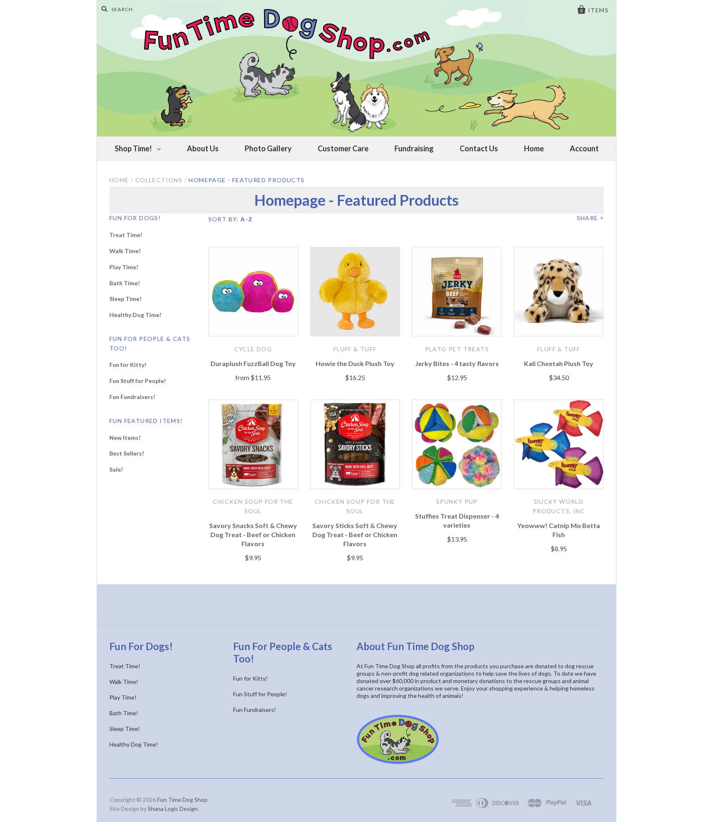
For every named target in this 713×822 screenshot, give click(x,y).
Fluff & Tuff (355, 348)
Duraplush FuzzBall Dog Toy (253, 363)
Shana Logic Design (173, 808)
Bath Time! (124, 283)
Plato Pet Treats (457, 348)
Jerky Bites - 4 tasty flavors (457, 363)
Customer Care (343, 148)
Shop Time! (134, 148)
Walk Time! (125, 250)
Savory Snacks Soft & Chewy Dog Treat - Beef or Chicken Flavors (253, 534)
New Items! (125, 437)
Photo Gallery (268, 148)
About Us (203, 148)
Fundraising (414, 148)
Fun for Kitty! (127, 364)
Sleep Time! (125, 298)
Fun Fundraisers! (132, 396)
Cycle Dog (253, 348)
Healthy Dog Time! (135, 314)
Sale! (116, 469)
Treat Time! (125, 234)
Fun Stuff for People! (137, 380)
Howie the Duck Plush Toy (355, 363)
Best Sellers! (126, 453)
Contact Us (479, 148)
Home (534, 148)
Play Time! (123, 266)
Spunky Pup (457, 501)
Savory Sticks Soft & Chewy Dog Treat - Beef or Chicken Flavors (354, 534)
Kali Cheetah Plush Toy (558, 363)
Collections (158, 179)
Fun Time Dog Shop (182, 799)
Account (584, 148)
